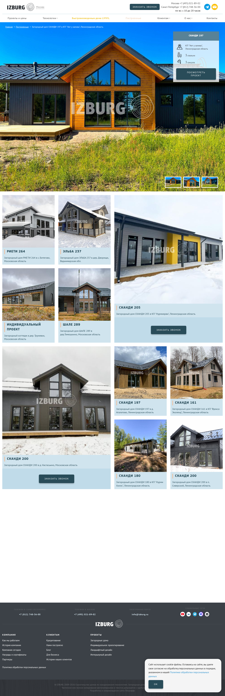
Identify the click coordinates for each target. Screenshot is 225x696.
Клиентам (163, 18)
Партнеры (7, 659)
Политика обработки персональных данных (24, 667)
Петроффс (130, 690)
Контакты (212, 18)
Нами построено (54, 645)
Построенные (133, 18)
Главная (9, 26)
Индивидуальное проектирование (107, 645)
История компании (11, 645)
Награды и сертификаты (14, 654)
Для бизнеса (52, 654)
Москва (40, 6)
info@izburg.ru (140, 614)
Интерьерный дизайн (101, 654)
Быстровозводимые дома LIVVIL (90, 18)
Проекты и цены (17, 18)
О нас (187, 18)
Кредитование (53, 640)
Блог (48, 649)
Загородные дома (99, 640)
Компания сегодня (11, 649)
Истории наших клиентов (59, 659)
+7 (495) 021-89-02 (185, 3)
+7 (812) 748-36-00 (180, 6)
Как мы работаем (11, 640)
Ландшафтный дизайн (101, 649)
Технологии (49, 18)
